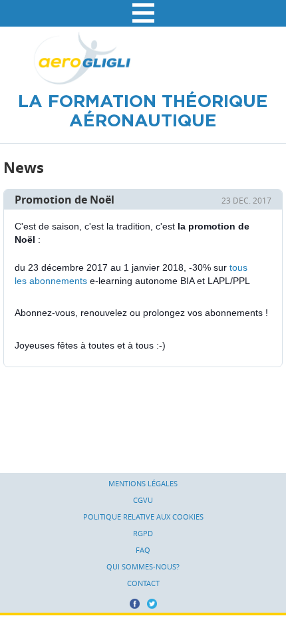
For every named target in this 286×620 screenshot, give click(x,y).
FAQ (143, 550)
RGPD (143, 533)
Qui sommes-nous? (143, 566)
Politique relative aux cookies (143, 517)
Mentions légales (143, 483)
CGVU (143, 500)
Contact (143, 583)
